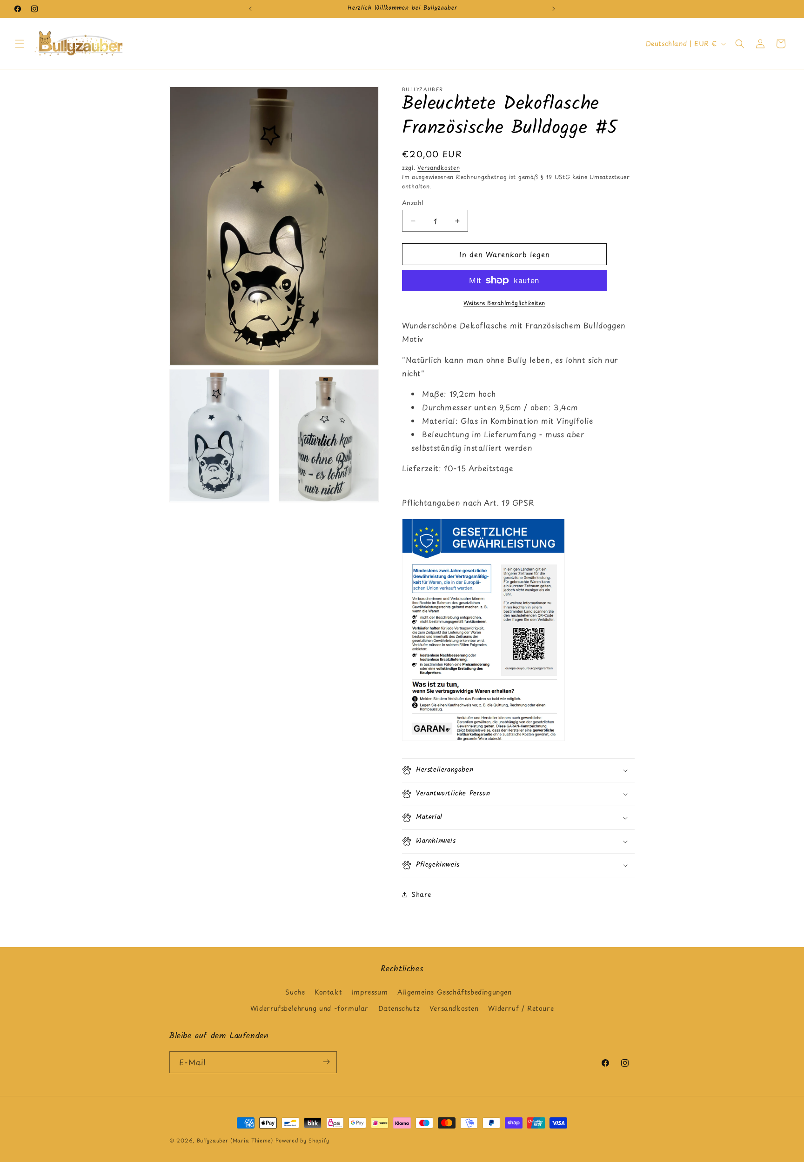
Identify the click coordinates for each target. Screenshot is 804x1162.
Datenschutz (399, 1009)
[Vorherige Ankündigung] (250, 9)
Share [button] (421, 894)
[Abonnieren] (326, 1062)
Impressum (370, 992)
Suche (295, 992)
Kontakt (328, 992)
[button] (19, 43)
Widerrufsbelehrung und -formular (309, 1009)
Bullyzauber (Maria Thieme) (235, 1140)
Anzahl (412, 202)
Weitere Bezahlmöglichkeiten (504, 303)
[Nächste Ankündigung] (553, 9)
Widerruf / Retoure (521, 1009)
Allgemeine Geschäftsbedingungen (454, 992)
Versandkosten (438, 167)
